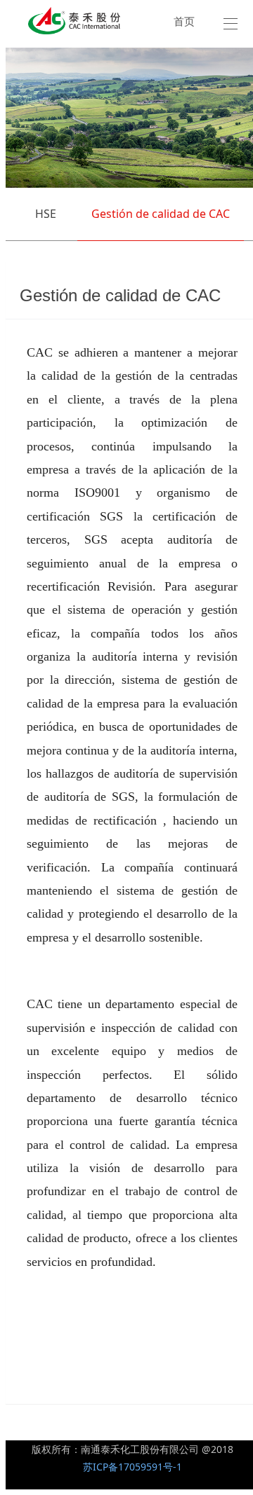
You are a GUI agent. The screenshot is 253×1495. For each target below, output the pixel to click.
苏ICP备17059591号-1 (132, 1466)
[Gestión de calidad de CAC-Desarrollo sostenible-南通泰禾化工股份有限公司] (74, 20)
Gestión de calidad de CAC (160, 213)
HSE (45, 213)
